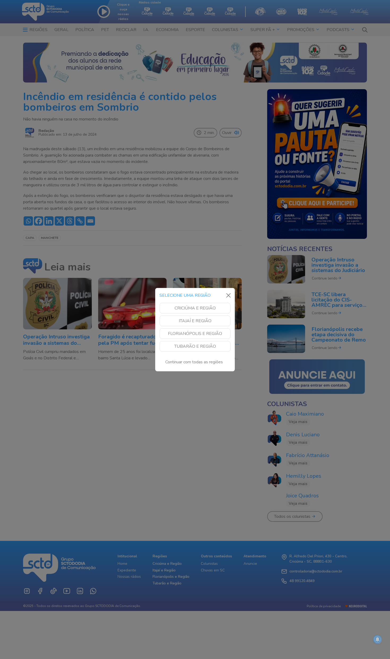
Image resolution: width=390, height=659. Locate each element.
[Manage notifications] (377, 639)
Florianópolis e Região (195, 334)
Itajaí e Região (195, 321)
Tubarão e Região (195, 346)
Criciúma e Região (195, 308)
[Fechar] (228, 295)
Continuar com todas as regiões (194, 362)
